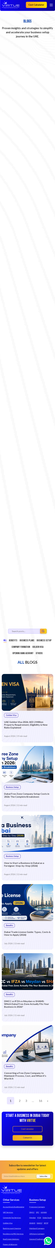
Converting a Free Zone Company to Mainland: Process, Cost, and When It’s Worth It (25, 1076)
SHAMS (32, 1223)
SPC (37, 1212)
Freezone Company (37, 1207)
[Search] (43, 631)
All (5, 640)
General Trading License (38, 1239)
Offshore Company (36, 1234)
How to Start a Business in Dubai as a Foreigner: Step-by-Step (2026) (24, 864)
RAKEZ (39, 1223)
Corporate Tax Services (12, 1218)
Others (39, 653)
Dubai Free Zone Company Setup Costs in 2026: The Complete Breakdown (26, 795)
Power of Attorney (10, 1244)
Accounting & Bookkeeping (13, 1207)
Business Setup (44, 640)
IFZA (39, 1218)
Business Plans (27, 640)
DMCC (31, 1212)
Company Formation (21, 647)
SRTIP (46, 1223)
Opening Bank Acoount (22, 653)
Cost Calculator (36, 5)
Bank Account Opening (12, 1228)
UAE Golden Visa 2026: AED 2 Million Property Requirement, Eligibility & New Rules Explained (26, 724)
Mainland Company (36, 1228)
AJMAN (44, 1212)
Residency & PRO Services (13, 1234)
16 (40, 1100)
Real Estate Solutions (11, 1239)
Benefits (13, 640)
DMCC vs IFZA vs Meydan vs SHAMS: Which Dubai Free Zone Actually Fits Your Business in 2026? (26, 1004)
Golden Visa (37, 647)
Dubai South (47, 1218)
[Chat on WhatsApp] (48, 1241)
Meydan (32, 1218)
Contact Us (27, 1138)
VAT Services (8, 1212)
